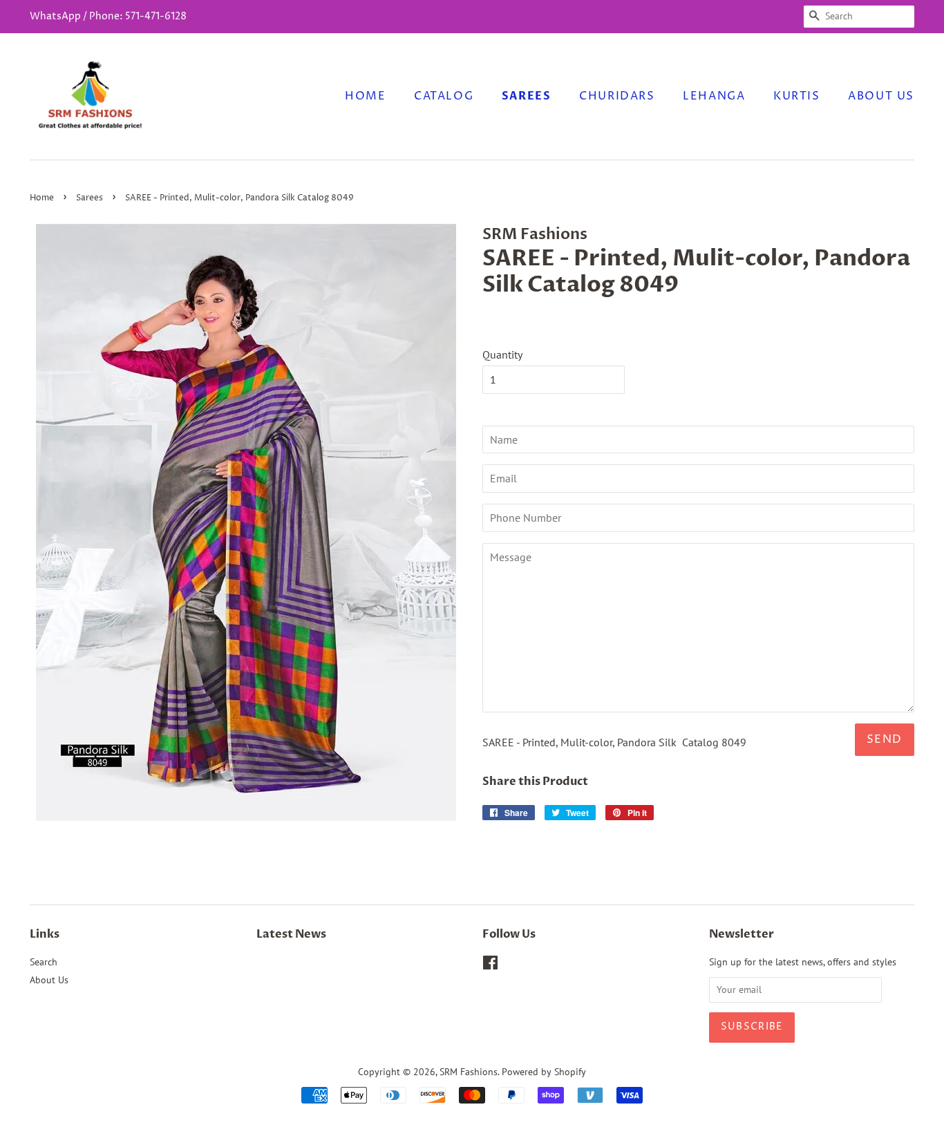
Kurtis (796, 96)
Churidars (616, 96)
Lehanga (714, 96)
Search (43, 962)
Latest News (291, 934)
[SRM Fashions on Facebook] (490, 965)
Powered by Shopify (544, 1072)
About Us (881, 96)
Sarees (526, 96)
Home (365, 96)
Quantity (502, 354)
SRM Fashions (469, 1072)
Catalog (443, 96)
